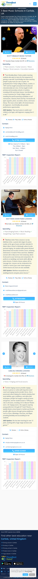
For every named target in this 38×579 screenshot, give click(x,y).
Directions (31, 61)
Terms (10, 573)
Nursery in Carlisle (8, 545)
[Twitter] (5, 571)
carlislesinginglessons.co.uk (13, 447)
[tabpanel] (19, 39)
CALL (7, 52)
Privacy (3, 573)
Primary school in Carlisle (10, 548)
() (23, 58)
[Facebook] (1, 571)
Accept (25, 574)
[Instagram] (8, 571)
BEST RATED (4, 8)
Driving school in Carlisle (10, 542)
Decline (32, 574)
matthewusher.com (11, 295)
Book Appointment (11, 286)
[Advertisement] (19, 511)
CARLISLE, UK (12, 8)
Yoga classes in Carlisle (9, 553)
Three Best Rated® (18, 577)
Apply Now (8, 127)
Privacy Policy (28, 571)
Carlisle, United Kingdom (13, 538)
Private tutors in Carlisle (9, 551)
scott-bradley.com (11, 136)
